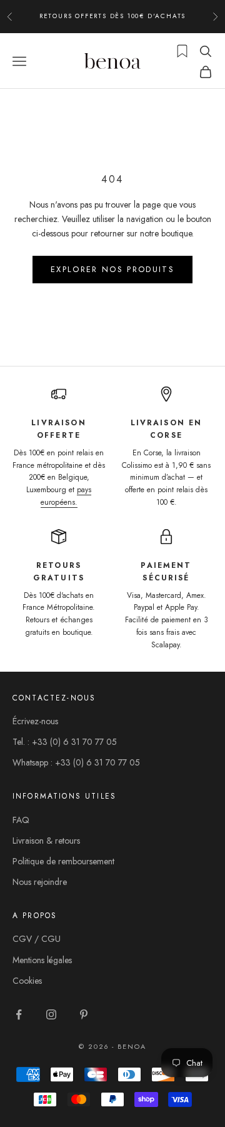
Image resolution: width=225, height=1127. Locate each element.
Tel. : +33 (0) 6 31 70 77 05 (64, 741)
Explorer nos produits (112, 269)
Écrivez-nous (35, 721)
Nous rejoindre (39, 882)
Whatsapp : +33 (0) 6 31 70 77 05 (76, 762)
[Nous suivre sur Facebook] (18, 1014)
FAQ (20, 820)
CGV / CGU (36, 938)
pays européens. (66, 496)
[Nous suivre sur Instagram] (51, 1014)
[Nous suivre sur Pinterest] (84, 1014)
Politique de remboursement (63, 861)
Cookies (27, 980)
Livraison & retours (46, 840)
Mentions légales (42, 960)
